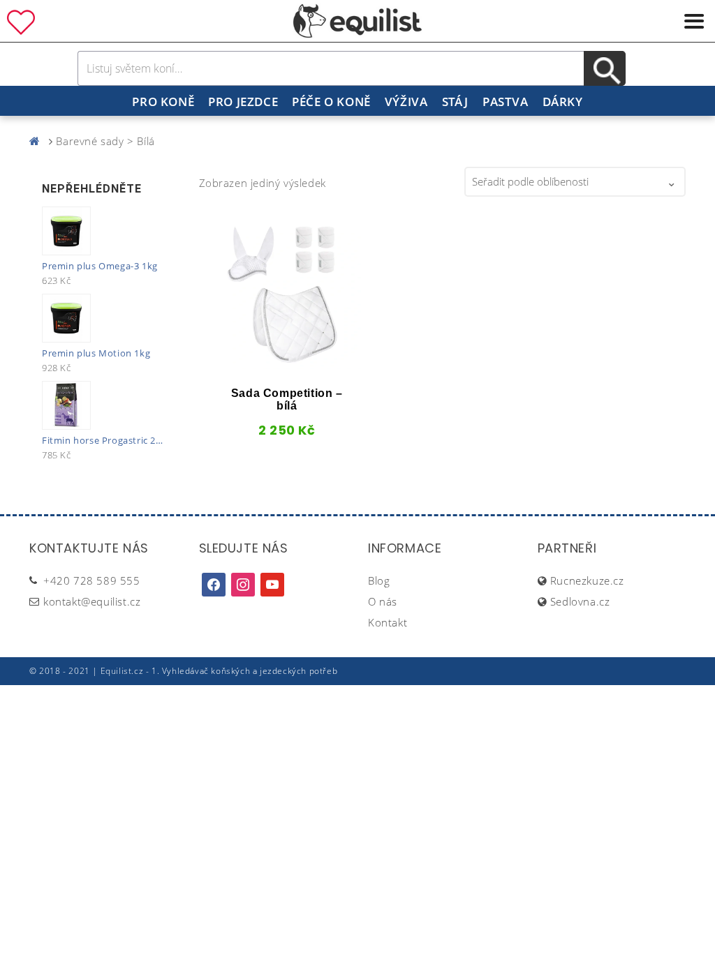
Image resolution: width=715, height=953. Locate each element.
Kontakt (387, 622)
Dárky (563, 101)
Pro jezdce (243, 101)
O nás (382, 601)
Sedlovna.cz (580, 601)
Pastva (505, 101)
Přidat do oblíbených (236, 364)
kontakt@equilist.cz (91, 601)
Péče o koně (331, 101)
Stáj (455, 101)
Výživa (406, 101)
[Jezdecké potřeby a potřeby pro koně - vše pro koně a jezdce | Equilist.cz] (37, 141)
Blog (379, 580)
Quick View (264, 364)
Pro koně (163, 101)
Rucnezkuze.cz (587, 580)
